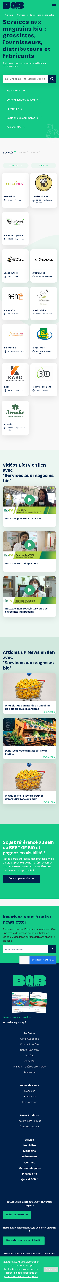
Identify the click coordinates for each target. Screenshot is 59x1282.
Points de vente (29, 1085)
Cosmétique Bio (29, 1044)
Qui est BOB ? (29, 1179)
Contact (29, 1162)
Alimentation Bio (29, 1038)
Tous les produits (30, 1126)
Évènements (30, 1156)
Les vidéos (29, 1145)
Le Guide (29, 1033)
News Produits (29, 1115)
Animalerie (29, 1072)
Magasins (29, 1091)
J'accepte (50, 1269)
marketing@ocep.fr (16, 1022)
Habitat (29, 1055)
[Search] (52, 79)
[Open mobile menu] (54, 5)
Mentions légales (30, 1168)
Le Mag (29, 1139)
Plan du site (29, 1173)
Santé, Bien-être (29, 1050)
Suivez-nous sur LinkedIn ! (17, 1017)
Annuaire (9, 15)
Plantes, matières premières (29, 1066)
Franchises (29, 1096)
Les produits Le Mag (29, 1121)
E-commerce (29, 1102)
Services (21, 15)
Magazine (29, 1150)
